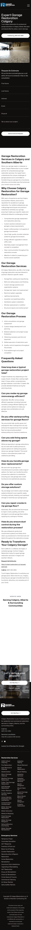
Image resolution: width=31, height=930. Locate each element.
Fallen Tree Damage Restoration (8, 783)
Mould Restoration (21, 768)
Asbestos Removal (20, 775)
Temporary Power (7, 839)
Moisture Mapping (7, 813)
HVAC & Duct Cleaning (5, 761)
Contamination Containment (6, 803)
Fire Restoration (6, 765)
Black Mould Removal (21, 797)
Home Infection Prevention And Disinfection (6, 799)
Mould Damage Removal (22, 792)
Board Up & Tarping (7, 849)
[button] (28, 5)
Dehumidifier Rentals (8, 884)
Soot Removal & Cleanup (6, 768)
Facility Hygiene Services (6, 794)
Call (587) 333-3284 (14, 688)
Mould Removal (22, 765)
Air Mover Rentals (7, 882)
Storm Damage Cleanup (6, 775)
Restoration (5, 856)
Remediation (5, 862)
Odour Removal (6, 790)
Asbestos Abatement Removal (21, 780)
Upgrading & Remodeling (9, 867)
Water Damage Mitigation (6, 820)
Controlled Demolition (8, 841)
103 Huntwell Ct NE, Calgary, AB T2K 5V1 (15, 903)
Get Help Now (14, 682)
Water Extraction (6, 811)
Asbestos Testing (20, 761)
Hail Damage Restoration (5, 787)
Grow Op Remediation (8, 874)
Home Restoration (7, 859)
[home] (8, 5)
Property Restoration (21, 805)
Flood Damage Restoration (6, 816)
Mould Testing (21, 771)
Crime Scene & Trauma (9, 877)
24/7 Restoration (6, 869)
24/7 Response (6, 844)
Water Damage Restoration (6, 807)
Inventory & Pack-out (8, 846)
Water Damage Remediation (6, 829)
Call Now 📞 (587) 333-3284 (15, 35)
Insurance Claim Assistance (10, 864)
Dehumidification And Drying (7, 825)
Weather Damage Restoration (7, 779)
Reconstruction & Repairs (9, 854)
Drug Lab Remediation (8, 872)
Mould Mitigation (20, 784)
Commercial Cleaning (8, 879)
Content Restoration (8, 851)
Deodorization (6, 771)
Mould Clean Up (21, 788)
